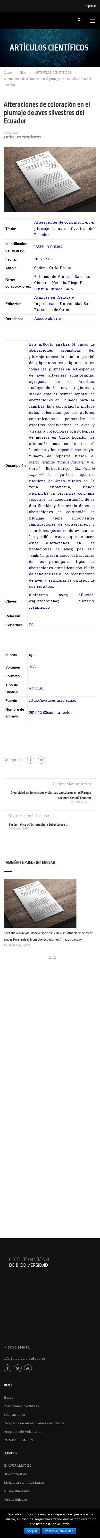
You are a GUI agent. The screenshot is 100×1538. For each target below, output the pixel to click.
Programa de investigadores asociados (34, 1423)
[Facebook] (30, 760)
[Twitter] (41, 760)
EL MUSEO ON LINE (19, 1440)
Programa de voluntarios (23, 1432)
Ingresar (90, 6)
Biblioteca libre (15, 1474)
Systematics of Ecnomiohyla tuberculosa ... (38, 824)
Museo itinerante (17, 1491)
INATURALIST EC (18, 1465)
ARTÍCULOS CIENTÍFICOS (22, 137)
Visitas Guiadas (15, 1500)
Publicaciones (14, 1415)
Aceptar (32, 1531)
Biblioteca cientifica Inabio (24, 1483)
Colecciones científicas (21, 1406)
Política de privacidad (59, 1531)
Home (8, 1398)
